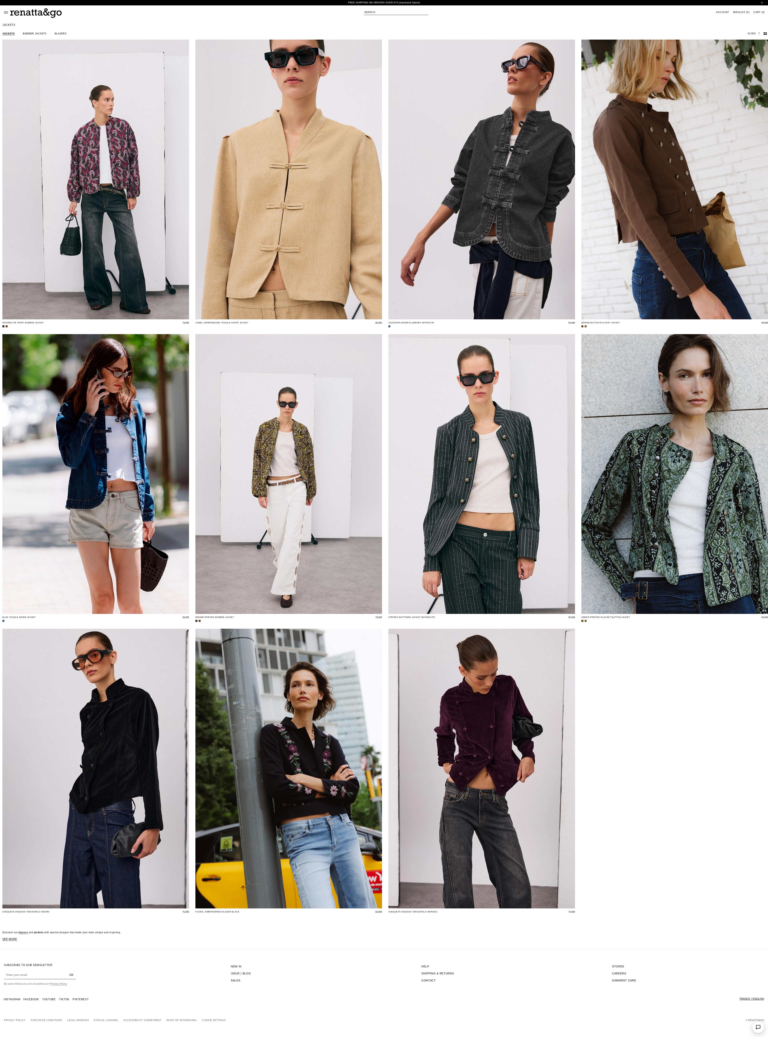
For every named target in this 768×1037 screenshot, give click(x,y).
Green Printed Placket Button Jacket (605, 617)
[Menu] (6, 12)
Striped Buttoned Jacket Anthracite (411, 617)
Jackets (8, 33)
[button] (396, 12)
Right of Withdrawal (181, 1020)
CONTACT (428, 980)
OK (71, 974)
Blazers (61, 33)
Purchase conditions (46, 1020)
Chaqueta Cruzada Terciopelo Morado (412, 912)
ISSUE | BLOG (241, 973)
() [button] (741, 12)
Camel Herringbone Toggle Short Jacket (221, 323)
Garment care (624, 980)
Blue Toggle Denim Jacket (19, 617)
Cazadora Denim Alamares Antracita (411, 323)
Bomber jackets (35, 33)
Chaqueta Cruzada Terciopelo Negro (26, 912)
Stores (618, 966)
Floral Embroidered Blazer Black (217, 912)
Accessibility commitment (142, 1020)
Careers (619, 973)
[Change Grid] (765, 33)
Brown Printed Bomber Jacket (214, 617)
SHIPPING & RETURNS (437, 973)
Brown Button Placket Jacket (600, 323)
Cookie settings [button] (214, 1020)
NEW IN (236, 966)
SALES (235, 980)
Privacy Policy (58, 983)
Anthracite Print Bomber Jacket (23, 323)
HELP (425, 966)
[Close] (762, 2)
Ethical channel (106, 1020)
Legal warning (78, 1020)
